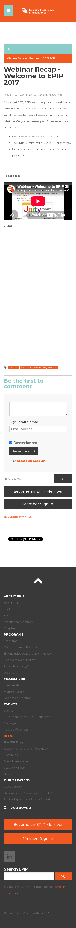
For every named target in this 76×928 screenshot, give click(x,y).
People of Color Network (21, 659)
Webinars (10, 672)
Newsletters (12, 774)
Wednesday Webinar (45, 367)
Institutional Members (18, 621)
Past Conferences (16, 729)
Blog (10, 49)
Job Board (21, 808)
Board (8, 615)
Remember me (25, 443)
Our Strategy (17, 780)
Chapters (10, 628)
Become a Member (17, 698)
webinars (26, 367)
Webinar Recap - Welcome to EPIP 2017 (31, 58)
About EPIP (14, 596)
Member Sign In (38, 504)
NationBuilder (47, 913)
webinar (13, 367)
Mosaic (17, 913)
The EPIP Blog (13, 742)
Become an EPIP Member (38, 491)
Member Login (14, 691)
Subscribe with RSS (20, 516)
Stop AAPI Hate (14, 767)
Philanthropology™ (17, 666)
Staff (7, 609)
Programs (13, 634)
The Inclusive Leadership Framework (29, 653)
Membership (15, 679)
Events (10, 704)
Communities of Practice (21, 647)
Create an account (31, 460)
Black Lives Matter (16, 761)
